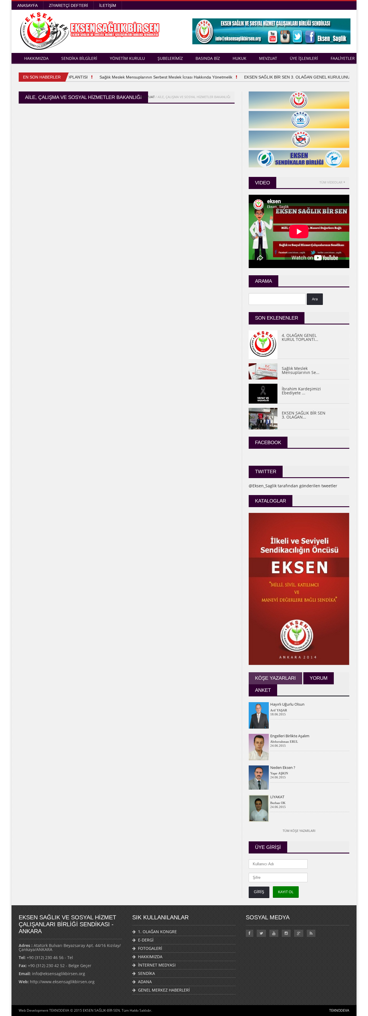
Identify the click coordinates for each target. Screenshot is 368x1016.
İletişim (107, 5)
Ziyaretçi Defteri (68, 5)
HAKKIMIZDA (36, 58)
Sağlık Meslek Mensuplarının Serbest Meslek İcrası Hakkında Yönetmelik (158, 77)
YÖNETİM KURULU (127, 58)
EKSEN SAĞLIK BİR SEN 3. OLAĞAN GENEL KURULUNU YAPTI (296, 77)
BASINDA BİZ (207, 58)
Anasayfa (27, 5)
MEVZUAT (268, 58)
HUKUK (239, 58)
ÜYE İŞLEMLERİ (304, 58)
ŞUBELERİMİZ (170, 58)
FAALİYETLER (343, 58)
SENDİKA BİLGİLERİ (79, 58)
